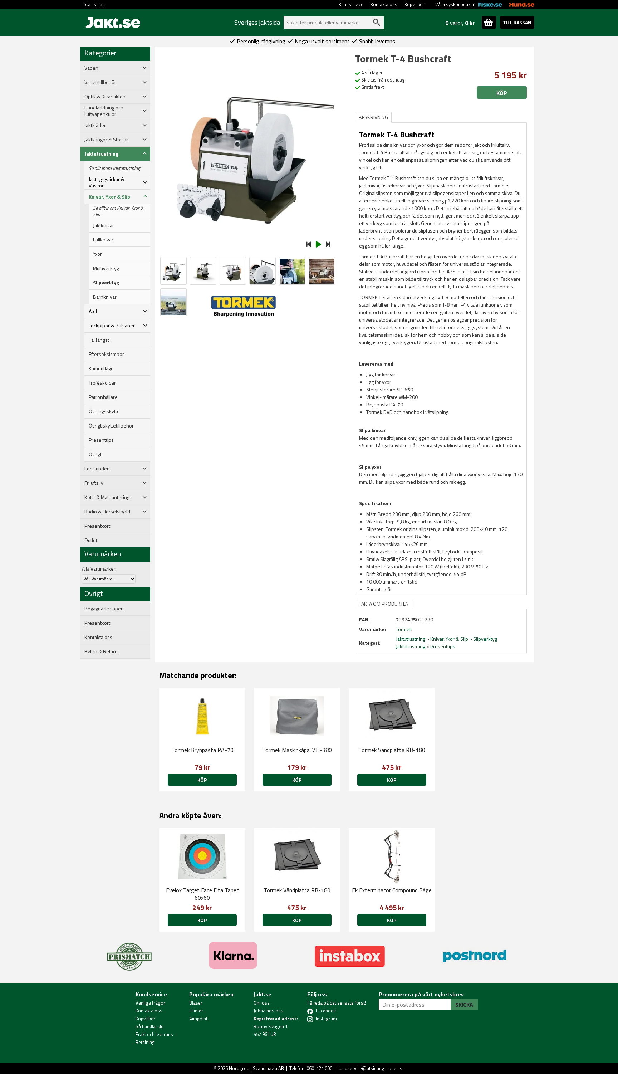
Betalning (145, 1042)
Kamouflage (101, 368)
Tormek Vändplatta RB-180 (391, 750)
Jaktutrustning (410, 639)
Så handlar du (149, 1026)
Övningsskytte (104, 411)
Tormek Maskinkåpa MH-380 (297, 750)
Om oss (262, 1002)
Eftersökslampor (106, 354)
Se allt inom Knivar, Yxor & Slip (118, 211)
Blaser (195, 1002)
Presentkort (97, 526)
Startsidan (94, 4)
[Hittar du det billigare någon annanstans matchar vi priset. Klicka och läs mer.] (129, 952)
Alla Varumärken (99, 568)
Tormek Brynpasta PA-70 (202, 750)
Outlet (90, 540)
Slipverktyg (106, 282)
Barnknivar (105, 297)
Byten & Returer (101, 651)
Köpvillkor (414, 4)
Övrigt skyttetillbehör (111, 426)
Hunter (196, 1010)
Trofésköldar (102, 383)
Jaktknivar (103, 225)
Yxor (97, 254)
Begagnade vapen (104, 608)
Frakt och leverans (154, 1034)
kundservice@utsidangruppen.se (371, 1068)
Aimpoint (198, 1018)
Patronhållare (103, 397)
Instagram (326, 1018)
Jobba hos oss (268, 1010)
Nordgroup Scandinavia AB (256, 1068)
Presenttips (101, 440)
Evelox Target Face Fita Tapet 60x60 (202, 894)
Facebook (326, 1010)
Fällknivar (103, 239)
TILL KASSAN (517, 22)
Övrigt (95, 454)
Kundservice (351, 4)
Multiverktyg (106, 268)
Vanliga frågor (150, 1002)
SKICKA (464, 1004)
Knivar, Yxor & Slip (449, 639)
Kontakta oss (384, 4)
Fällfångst (99, 340)
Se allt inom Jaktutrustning (114, 168)
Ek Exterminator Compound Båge (392, 890)
